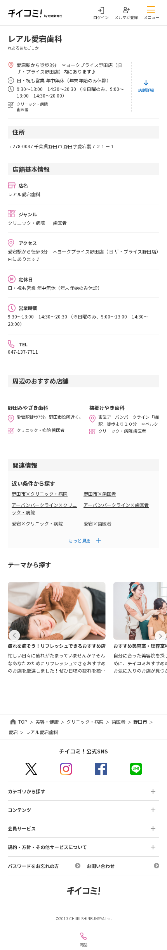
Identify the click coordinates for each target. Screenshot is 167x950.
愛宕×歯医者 (97, 523)
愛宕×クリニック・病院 (37, 523)
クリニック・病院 (85, 721)
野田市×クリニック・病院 (40, 493)
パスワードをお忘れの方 (33, 866)
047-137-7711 (23, 351)
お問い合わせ (101, 866)
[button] (14, 635)
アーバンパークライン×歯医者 (116, 505)
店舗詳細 (146, 90)
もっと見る (79, 540)
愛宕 (13, 732)
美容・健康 (47, 721)
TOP (23, 721)
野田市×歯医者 (100, 493)
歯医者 (118, 721)
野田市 (140, 721)
